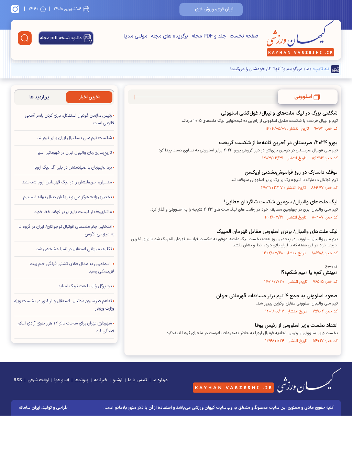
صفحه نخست (244, 36)
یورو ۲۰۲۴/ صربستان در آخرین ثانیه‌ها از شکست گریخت (278, 143)
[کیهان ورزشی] (300, 38)
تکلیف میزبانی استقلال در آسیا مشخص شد (74, 249)
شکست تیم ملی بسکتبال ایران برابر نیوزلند (74, 138)
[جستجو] (25, 38)
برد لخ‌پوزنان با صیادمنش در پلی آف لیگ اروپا (73, 167)
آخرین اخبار (89, 97)
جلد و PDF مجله (208, 36)
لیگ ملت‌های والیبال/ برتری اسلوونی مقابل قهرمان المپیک (277, 232)
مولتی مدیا (135, 36)
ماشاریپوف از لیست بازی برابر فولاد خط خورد (73, 212)
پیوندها (81, 380)
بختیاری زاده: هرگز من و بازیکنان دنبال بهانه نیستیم (67, 197)
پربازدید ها (39, 97)
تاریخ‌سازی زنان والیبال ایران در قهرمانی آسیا (74, 152)
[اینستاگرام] (16, 9)
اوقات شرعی (38, 380)
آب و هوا (61, 380)
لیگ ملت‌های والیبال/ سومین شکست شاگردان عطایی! (281, 202)
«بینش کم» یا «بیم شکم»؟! (309, 273)
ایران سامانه (29, 407)
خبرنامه (100, 380)
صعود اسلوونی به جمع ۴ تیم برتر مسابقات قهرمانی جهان (277, 296)
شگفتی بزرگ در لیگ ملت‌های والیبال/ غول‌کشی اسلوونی (279, 113)
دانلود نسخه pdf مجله (61, 38)
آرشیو (117, 380)
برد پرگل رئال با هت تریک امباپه (85, 286)
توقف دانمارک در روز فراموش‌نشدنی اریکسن (291, 173)
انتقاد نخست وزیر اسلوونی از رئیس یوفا (296, 326)
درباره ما (160, 380)
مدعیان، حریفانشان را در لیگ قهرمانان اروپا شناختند (67, 182)
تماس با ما (137, 380)
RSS (18, 380)
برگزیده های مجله (169, 36)
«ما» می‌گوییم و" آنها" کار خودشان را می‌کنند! (270, 69)
